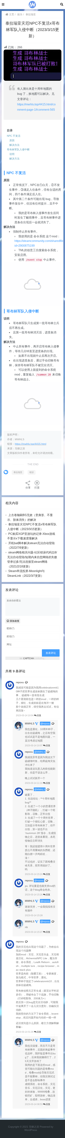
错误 (31, 472)
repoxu (20, 682)
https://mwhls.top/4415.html (30, 443)
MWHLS (29, 723)
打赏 (37, 487)
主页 (11, 14)
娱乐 (19, 14)
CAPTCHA (28, 658)
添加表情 (14, 621)
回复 (38, 715)
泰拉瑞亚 (31, 14)
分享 (28, 487)
